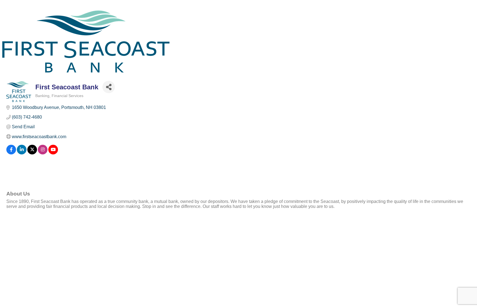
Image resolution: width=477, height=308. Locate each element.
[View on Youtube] (53, 153)
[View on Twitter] (32, 153)
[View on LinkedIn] (21, 153)
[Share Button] (108, 87)
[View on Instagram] (42, 153)
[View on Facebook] (11, 153)
